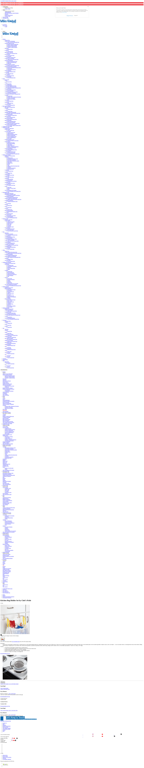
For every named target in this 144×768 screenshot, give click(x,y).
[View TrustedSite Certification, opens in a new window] (5, 765)
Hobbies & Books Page (9, 308)
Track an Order (7, 16)
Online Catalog (7, 8)
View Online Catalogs (7, 728)
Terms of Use (5, 755)
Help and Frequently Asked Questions (12, 13)
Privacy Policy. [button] (64, 12)
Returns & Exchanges (9, 15)
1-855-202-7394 (8, 12)
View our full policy (12, 693)
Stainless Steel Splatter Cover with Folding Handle (9, 683)
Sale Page (6, 329)
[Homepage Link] (8, 22)
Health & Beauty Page (9, 287)
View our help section (4, 688)
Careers (4, 730)
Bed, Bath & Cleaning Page (10, 107)
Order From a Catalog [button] (9, 7)
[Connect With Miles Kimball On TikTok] (17, 739)
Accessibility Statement (4, 0)
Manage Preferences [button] (70, 15)
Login (6, 26)
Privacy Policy (5, 756)
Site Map (4, 758)
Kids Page (7, 232)
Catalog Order (5, 6)
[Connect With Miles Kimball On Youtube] (14, 739)
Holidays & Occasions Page (10, 155)
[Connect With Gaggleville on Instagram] (92, 737)
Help (3, 724)
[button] (75, 15)
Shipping (6, 14)
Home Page (7, 79)
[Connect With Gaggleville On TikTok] (114, 737)
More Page (7, 361)
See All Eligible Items (16, 641)
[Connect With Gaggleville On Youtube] (102, 737)
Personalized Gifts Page (9, 193)
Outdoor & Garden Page (9, 128)
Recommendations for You (5, 653)
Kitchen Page (7, 40)
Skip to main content (12, 0)
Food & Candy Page (8, 219)
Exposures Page (8, 321)
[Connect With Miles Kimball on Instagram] (12, 739)
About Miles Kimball (6, 729)
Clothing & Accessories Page (10, 263)
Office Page (7, 251)
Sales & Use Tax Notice (7, 757)
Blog (3, 731)
